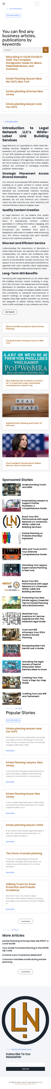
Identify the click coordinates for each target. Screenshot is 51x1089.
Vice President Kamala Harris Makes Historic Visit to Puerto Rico (23, 464)
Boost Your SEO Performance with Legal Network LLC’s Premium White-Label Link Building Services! (35, 521)
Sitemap (17, 1084)
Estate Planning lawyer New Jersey (23, 795)
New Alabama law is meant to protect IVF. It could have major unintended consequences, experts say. (24, 383)
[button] (37, 3)
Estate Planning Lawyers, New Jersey (24, 764)
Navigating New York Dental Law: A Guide (33, 647)
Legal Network (32, 1084)
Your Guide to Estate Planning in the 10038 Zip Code (25, 949)
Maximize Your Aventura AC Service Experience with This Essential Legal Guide (34, 617)
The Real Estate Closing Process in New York (25, 341)
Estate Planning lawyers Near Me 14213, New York (24, 80)
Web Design (24, 1084)
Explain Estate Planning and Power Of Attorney (24, 424)
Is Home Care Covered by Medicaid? (22, 954)
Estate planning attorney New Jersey (24, 93)
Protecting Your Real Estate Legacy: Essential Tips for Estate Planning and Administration (35, 601)
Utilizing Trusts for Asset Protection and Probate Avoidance (21, 887)
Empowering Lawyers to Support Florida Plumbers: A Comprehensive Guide (35, 504)
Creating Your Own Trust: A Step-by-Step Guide (34, 680)
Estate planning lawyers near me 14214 (24, 105)
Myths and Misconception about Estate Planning (25, 327)
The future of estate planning (24, 853)
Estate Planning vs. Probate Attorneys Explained (32, 536)
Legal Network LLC (34, 1082)
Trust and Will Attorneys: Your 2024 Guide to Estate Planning (33, 633)
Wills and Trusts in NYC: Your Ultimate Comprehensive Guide (34, 552)
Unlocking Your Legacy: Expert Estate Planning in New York (34, 568)
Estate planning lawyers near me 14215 (24, 730)
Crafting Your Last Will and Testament (34, 695)
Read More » (10, 751)
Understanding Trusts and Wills (34, 486)
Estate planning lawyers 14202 (24, 825)
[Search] (46, 50)
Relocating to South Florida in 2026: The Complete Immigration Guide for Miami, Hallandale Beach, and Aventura (24, 63)
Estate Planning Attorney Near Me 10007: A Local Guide (25, 942)
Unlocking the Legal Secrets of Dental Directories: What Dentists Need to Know (34, 665)
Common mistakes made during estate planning (24, 960)
